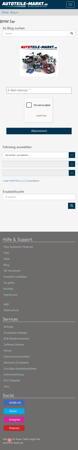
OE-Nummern (12, 270)
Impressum (10, 294)
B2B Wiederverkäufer (16, 338)
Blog (6, 265)
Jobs (6, 386)
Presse (7, 350)
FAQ (6, 253)
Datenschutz (11, 310)
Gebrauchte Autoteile (17, 356)
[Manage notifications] (9, 440)
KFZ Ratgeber (12, 380)
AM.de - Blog (9, 12)
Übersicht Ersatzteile (16, 362)
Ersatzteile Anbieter (15, 332)
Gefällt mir (15, 402)
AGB (6, 304)
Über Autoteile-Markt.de (18, 247)
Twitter (13, 411)
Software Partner (14, 344)
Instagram (14, 419)
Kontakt (8, 288)
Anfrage (8, 326)
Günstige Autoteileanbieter (20, 368)
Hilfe (7, 259)
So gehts (9, 282)
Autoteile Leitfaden (15, 276)
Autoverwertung (14, 374)
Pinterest (14, 428)
